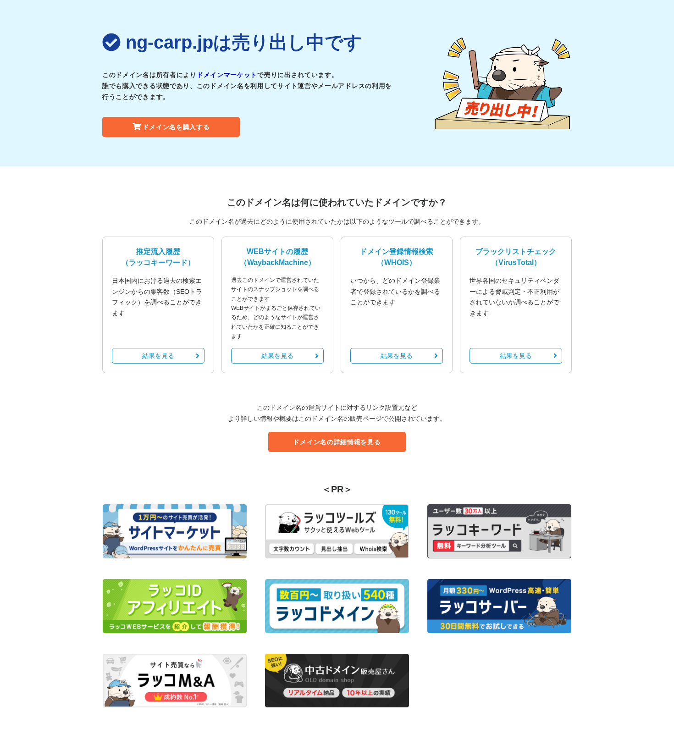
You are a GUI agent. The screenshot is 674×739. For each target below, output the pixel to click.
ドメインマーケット (227, 74)
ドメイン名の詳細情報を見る (337, 442)
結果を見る (158, 355)
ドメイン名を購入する (176, 127)
